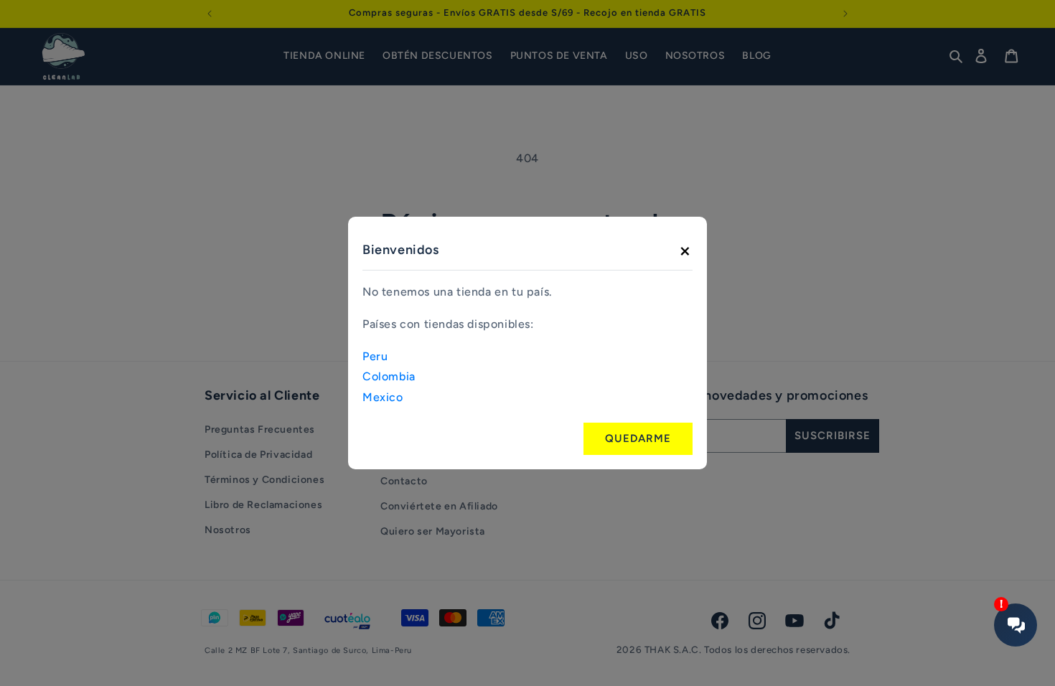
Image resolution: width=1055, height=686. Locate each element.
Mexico (382, 397)
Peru (375, 356)
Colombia (389, 376)
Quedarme (638, 438)
